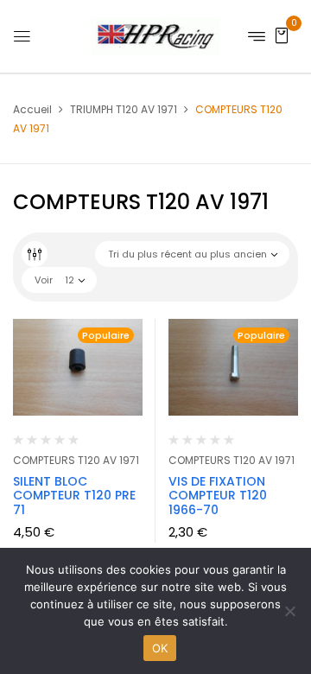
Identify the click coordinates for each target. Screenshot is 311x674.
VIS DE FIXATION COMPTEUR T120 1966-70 (217, 496)
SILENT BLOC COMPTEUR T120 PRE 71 (74, 496)
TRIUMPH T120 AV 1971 (123, 109)
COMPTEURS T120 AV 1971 (76, 460)
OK (160, 648)
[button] (281, 35)
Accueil (32, 109)
